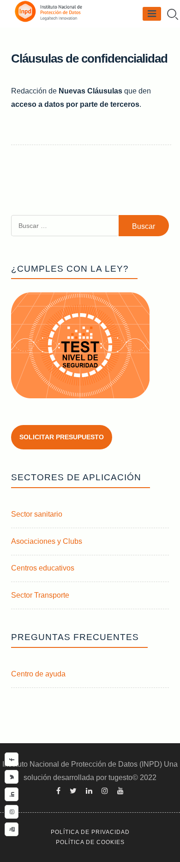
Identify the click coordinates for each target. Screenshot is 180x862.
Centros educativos (42, 568)
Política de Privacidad (90, 832)
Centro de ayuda (38, 674)
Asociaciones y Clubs (46, 541)
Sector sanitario (36, 514)
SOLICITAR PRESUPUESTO (61, 437)
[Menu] (152, 14)
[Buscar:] (65, 234)
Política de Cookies (90, 842)
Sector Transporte (40, 595)
